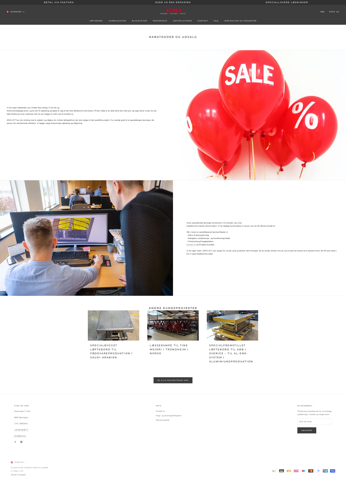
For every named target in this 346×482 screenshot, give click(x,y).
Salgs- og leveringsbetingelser (169, 415)
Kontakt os (191, 244)
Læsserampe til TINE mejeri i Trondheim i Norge (169, 349)
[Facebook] (15, 441)
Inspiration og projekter (240, 21)
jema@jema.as (20, 436)
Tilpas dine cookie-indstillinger (29, 468)
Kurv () (334, 12)
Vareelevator (117, 21)
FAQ (216, 21)
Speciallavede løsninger (287, 2)
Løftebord (96, 21)
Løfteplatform (182, 21)
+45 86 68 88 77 (21, 430)
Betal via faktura (59, 2)
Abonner (306, 430)
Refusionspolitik (162, 420)
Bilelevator (139, 21)
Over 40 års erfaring (173, 2)
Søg (322, 12)
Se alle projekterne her (173, 380)
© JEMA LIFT (17, 471)
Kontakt (203, 21)
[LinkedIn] (21, 441)
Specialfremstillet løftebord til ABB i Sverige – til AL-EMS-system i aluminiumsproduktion (231, 353)
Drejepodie (160, 21)
